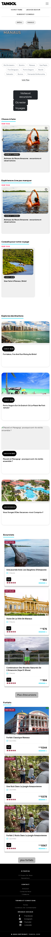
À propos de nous (25, 875)
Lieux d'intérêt (10, 453)
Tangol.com (34, 934)
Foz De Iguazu (13, 70)
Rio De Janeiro (9, 65)
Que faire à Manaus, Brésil (15, 281)
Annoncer (25, 888)
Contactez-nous (25, 891)
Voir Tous (5, 124)
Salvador (9, 74)
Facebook (27, 916)
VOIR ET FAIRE (16, 10)
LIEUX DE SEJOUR (33, 10)
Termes (25, 905)
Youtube (27, 922)
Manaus (32, 65)
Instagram (27, 919)
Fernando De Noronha (36, 74)
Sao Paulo (43, 65)
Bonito (22, 65)
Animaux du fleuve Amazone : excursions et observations (22, 159)
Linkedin (27, 925)
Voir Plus (25, 80)
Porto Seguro (28, 70)
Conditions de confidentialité (25, 907)
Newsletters (25, 878)
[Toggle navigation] (47, 3)
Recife (40, 70)
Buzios (20, 74)
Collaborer (25, 894)
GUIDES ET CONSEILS (25, 14)
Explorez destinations (12, 316)
